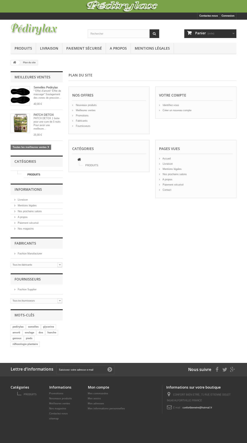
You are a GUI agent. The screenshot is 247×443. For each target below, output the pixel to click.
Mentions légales (152, 48)
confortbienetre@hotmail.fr (197, 407)
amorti (16, 332)
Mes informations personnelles (106, 408)
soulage (29, 332)
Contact (166, 189)
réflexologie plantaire (25, 344)
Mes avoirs (94, 398)
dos (41, 332)
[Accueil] (79, 159)
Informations (28, 189)
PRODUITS (23, 48)
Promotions (82, 115)
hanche (51, 332)
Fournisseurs (27, 279)
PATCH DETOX (44, 114)
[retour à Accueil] (14, 62)
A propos (118, 48)
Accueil (166, 158)
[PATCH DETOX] (20, 123)
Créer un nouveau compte (176, 110)
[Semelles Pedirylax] (20, 96)
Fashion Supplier (26, 289)
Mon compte (98, 387)
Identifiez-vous (170, 105)
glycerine (48, 326)
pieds (29, 338)
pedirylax (18, 326)
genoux (17, 338)
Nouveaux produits (86, 105)
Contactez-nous (208, 15)
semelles (33, 326)
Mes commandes (98, 393)
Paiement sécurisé (84, 48)
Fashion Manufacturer (29, 253)
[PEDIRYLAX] (46, 29)
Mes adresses (96, 403)
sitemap (54, 418)
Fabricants (25, 243)
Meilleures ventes (32, 77)
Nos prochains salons (29, 211)
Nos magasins (25, 228)
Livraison (49, 48)
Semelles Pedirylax (46, 87)
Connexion (228, 15)
